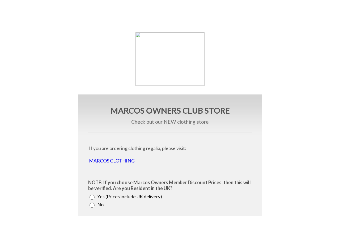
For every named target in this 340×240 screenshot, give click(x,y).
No (100, 204)
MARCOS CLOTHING (112, 161)
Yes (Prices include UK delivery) (129, 196)
